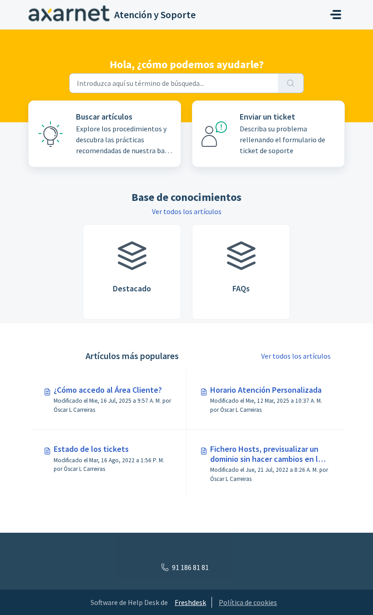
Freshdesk (190, 602)
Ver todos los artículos (187, 211)
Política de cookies (248, 602)
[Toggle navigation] (336, 14)
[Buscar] (291, 83)
